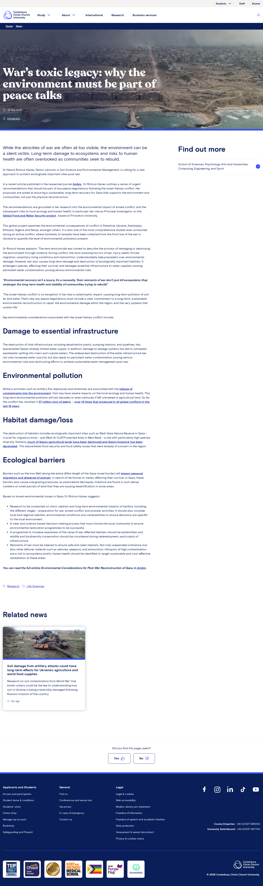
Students (221, 3)
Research (117, 15)
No (141, 758)
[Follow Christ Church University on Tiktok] (243, 793)
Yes (116, 758)
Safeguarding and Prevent (18, 832)
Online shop (9, 813)
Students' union (12, 806)
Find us (63, 794)
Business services (145, 15)
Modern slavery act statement (133, 806)
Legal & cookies (125, 794)
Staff (242, 3)
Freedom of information (129, 813)
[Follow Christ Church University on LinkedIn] (230, 793)
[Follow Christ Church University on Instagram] (217, 793)
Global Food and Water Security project (29, 215)
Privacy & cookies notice (130, 838)
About (66, 15)
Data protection (125, 825)
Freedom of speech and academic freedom (140, 819)
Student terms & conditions (18, 800)
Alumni (256, 3)
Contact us (65, 819)
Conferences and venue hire (75, 800)
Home (9, 26)
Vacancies (65, 806)
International (94, 15)
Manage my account (14, 819)
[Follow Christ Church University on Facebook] (204, 793)
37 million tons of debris (55, 402)
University (13, 118)
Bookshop (8, 825)
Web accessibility (126, 800)
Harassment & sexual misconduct (135, 832)
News (19, 26)
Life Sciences (35, 586)
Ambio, (77, 184)
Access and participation (17, 794)
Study (41, 15)
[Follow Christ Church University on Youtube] (256, 793)
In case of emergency (71, 813)
